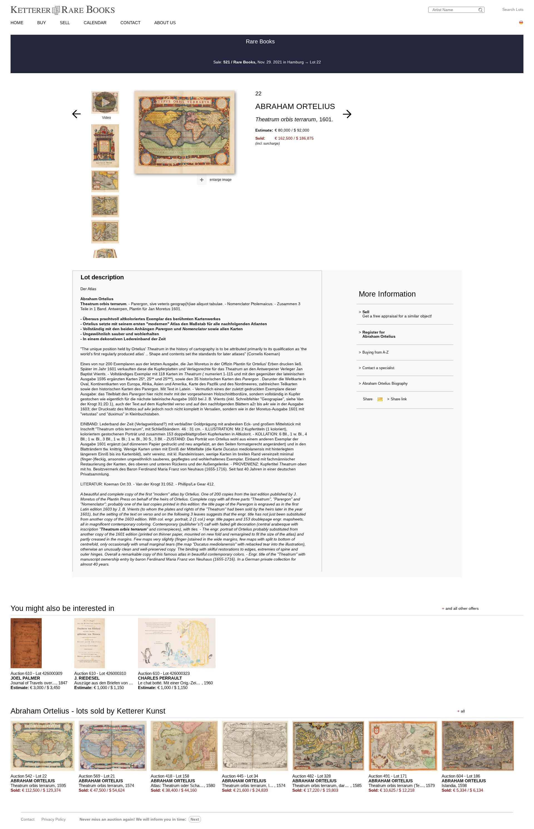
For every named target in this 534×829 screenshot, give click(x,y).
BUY (41, 22)
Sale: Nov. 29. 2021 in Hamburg (259, 62)
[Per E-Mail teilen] (378, 399)
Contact (27, 819)
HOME (17, 22)
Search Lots (512, 9)
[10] (347, 114)
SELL (65, 22)
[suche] (481, 10)
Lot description (102, 277)
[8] (76, 114)
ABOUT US (165, 22)
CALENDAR (95, 22)
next (195, 819)
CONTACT (130, 22)
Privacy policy (53, 819)
